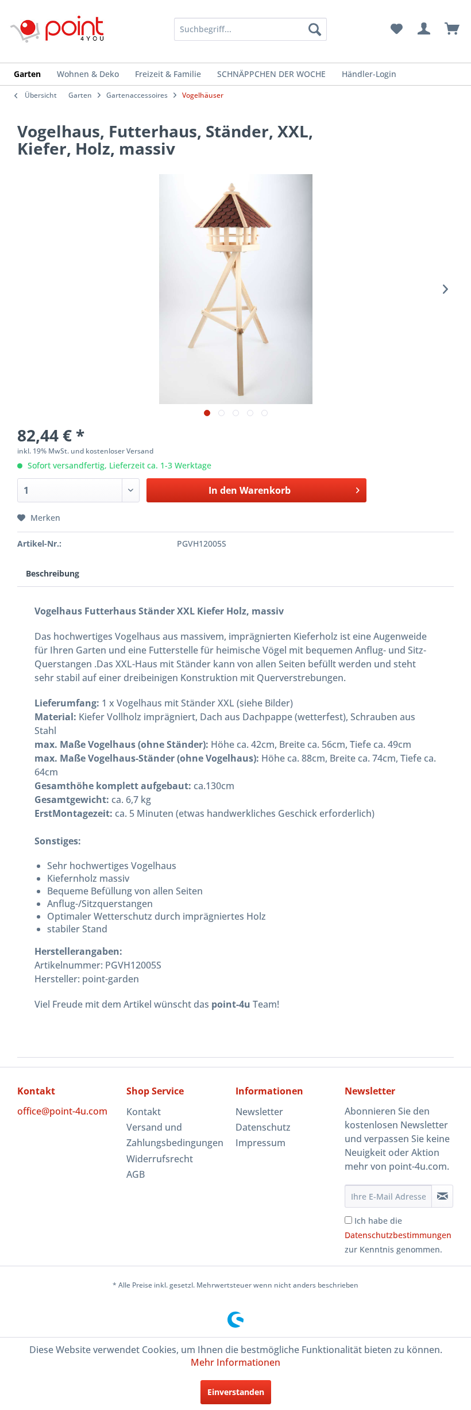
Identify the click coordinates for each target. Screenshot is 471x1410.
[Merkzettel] (396, 29)
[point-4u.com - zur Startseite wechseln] (57, 29)
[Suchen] (315, 29)
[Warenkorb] (452, 29)
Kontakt (143, 1111)
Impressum (260, 1142)
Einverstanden (235, 1391)
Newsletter (259, 1111)
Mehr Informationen (235, 1362)
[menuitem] (250, 29)
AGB (135, 1174)
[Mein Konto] (424, 29)
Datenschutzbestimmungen (398, 1235)
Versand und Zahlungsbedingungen (174, 1135)
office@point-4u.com (62, 1111)
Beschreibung (52, 573)
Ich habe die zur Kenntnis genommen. (398, 1235)
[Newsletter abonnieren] (442, 1196)
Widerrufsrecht (159, 1158)
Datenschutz (263, 1127)
